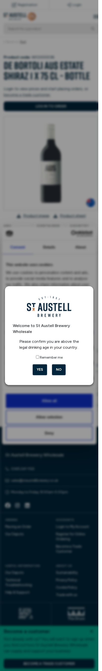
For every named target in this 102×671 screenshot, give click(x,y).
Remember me (51, 357)
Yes (40, 369)
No (59, 369)
